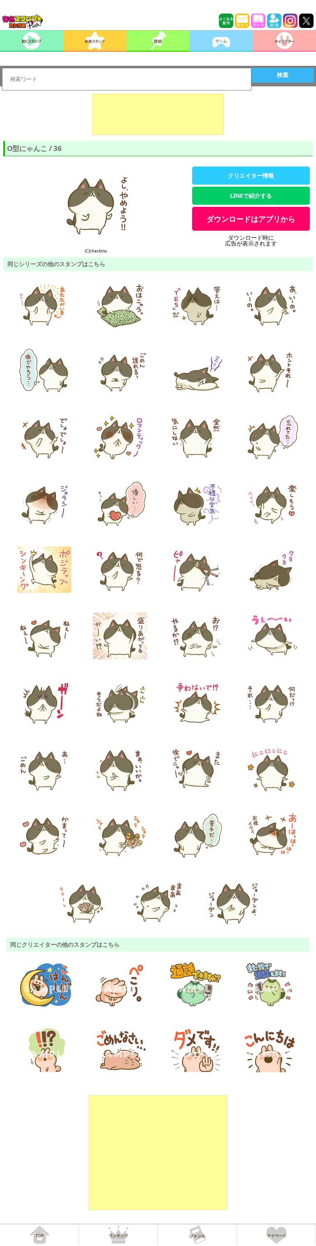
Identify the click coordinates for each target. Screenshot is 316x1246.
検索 (282, 75)
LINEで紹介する (251, 195)
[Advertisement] (158, 114)
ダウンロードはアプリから (251, 219)
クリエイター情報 (251, 175)
